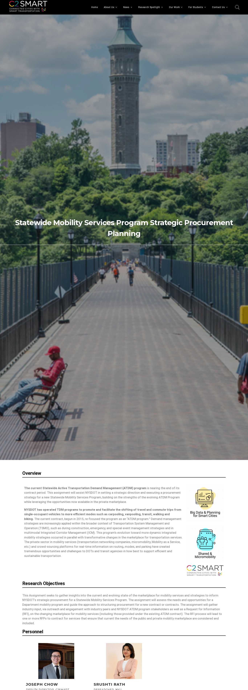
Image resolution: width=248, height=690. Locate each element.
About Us (109, 7)
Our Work (174, 7)
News (126, 7)
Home (94, 7)
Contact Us (218, 7)
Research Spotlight (149, 7)
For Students (195, 7)
